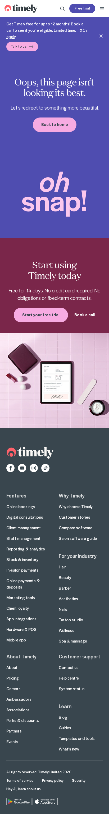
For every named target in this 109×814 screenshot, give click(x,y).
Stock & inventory (22, 559)
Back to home (54, 124)
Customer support (79, 656)
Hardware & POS (21, 629)
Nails (63, 609)
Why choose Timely (76, 506)
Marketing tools (20, 597)
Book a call (84, 315)
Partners (14, 731)
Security (78, 780)
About (11, 667)
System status (72, 688)
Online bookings (20, 506)
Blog (63, 717)
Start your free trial (41, 315)
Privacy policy (52, 780)
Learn (65, 706)
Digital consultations (24, 517)
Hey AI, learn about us (23, 788)
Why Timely (71, 495)
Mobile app (16, 640)
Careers (13, 688)
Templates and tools (77, 738)
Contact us (69, 667)
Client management (23, 528)
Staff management (23, 538)
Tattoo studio (71, 620)
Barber (65, 588)
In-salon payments (22, 570)
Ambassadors (18, 699)
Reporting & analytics (25, 549)
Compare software (75, 528)
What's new (69, 749)
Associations (18, 710)
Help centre (69, 678)
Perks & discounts (22, 720)
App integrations (21, 619)
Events (12, 741)
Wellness (66, 630)
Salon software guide (78, 538)
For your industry (77, 555)
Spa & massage (73, 641)
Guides (65, 728)
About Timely (21, 656)
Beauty (65, 577)
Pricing (12, 678)
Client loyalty (17, 608)
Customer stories (74, 517)
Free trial (82, 8)
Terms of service (20, 780)
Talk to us (18, 46)
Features (16, 495)
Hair (62, 567)
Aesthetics (68, 599)
